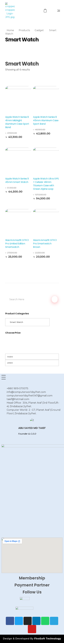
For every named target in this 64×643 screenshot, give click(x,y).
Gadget (39, 30)
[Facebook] (10, 621)
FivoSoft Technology (47, 638)
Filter (32, 349)
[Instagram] (28, 621)
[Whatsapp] (45, 621)
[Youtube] (32, 629)
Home (10, 30)
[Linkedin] (36, 621)
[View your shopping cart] (45, 11)
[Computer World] (16, 10)
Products (24, 30)
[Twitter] (19, 621)
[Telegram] (54, 621)
